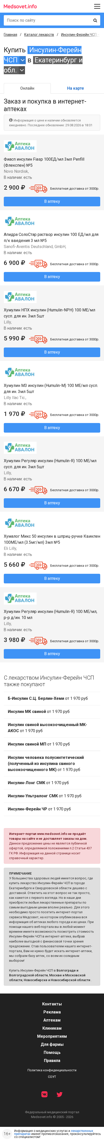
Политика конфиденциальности (52, 1070)
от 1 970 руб (48, 698)
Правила (52, 1060)
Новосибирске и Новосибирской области (57, 980)
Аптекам (52, 1020)
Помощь (52, 1052)
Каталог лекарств (39, 35)
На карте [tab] (75, 88)
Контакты (52, 1004)
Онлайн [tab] (27, 88)
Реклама (52, 1012)
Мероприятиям (52, 1036)
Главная (10, 35)
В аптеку (52, 201)
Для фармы (52, 1044)
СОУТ (52, 1077)
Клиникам (52, 1028)
